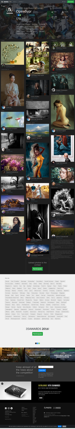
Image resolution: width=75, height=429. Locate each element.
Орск (52, 318)
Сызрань (30, 318)
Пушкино (59, 309)
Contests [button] (21, 1)
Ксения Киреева (61, 69)
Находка (58, 311)
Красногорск (33, 311)
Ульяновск (20, 290)
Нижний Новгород (29, 26)
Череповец (12, 300)
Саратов (27, 33)
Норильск (46, 314)
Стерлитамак (36, 302)
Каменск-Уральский (41, 316)
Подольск (8, 302)
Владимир (62, 293)
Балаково (24, 318)
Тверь (28, 293)
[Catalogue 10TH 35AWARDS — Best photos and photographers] (15, 390)
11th (10, 1)
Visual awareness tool (25, 416)
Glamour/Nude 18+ (5, 69)
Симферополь (52, 288)
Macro (3, 110)
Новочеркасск (31, 316)
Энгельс (53, 309)
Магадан (7, 307)
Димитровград (45, 318)
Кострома (8, 293)
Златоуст (24, 316)
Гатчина (63, 304)
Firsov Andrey (35, 96)
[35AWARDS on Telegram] (12, 408)
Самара (37, 26)
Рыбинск (35, 307)
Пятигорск (66, 297)
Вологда (7, 295)
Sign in (64, 1)
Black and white (55, 187)
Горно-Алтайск (24, 314)
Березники (57, 318)
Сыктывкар (66, 300)
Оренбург (11, 67)
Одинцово (16, 309)
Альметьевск (60, 316)
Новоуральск (9, 316)
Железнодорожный (15, 318)
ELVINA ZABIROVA (36, 240)
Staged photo (54, 40)
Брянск (39, 288)
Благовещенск (51, 302)
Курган (17, 295)
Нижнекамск (38, 309)
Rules (23, 410)
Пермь (23, 31)
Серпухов (31, 309)
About (23, 407)
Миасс (22, 297)
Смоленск (45, 290)
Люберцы (28, 302)
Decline (64, 426)
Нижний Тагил (20, 300)
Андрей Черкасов (36, 138)
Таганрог (36, 300)
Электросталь (41, 311)
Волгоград (29, 31)
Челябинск (28, 29)
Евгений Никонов (36, 178)
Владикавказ (24, 309)
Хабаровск (8, 288)
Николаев (42, 293)
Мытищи (42, 304)
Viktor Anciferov (10, 212)
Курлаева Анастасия (37, 75)
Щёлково (8, 314)
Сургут (31, 290)
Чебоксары (22, 293)
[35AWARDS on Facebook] (6, 408)
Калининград (36, 286)
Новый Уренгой (50, 311)
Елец (66, 316)
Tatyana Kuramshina (12, 172)
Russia (7, 67)
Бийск (48, 297)
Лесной (7, 318)
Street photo (54, 134)
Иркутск (35, 31)
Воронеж (43, 26)
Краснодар (34, 24)
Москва (18, 24)
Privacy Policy (63, 415)
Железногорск (17, 316)
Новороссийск (50, 295)
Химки (57, 302)
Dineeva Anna (10, 66)
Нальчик (13, 307)
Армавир (48, 304)
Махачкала (14, 302)
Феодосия (39, 314)
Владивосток (20, 33)
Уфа (24, 286)
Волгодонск (41, 307)
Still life (3, 40)
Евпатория (63, 302)
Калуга (47, 293)
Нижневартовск (25, 304)
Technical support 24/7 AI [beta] (53, 412)
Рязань (65, 286)
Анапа (51, 307)
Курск (29, 288)
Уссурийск (25, 311)
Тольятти (43, 286)
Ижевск (45, 288)
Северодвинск (9, 309)
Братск (18, 304)
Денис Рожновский (62, 236)
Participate (70, 1)
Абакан (37, 295)
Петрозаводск (54, 293)
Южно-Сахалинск (41, 297)
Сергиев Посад (34, 304)
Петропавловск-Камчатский (12, 297)
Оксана (8, 190)
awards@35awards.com (20, 375)
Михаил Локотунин (12, 233)
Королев (19, 307)
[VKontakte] (18, 15)
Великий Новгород (60, 295)
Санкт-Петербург (26, 24)
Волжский (53, 300)
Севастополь (60, 288)
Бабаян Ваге (60, 215)
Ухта (18, 314)
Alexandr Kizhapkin (11, 128)
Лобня (51, 314)
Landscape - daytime (31, 122)
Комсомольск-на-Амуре (60, 307)
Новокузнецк (35, 293)
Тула (32, 33)
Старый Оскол (55, 304)
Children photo (29, 40)
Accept (59, 426)
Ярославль (41, 31)
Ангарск (13, 314)
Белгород (8, 290)
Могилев (22, 295)
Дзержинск (59, 297)
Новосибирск (20, 26)
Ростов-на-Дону (20, 29)
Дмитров (65, 309)
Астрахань (52, 290)
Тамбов (28, 295)
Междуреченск (58, 314)
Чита (33, 295)
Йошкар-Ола (29, 300)
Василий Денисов (36, 119)
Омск (41, 29)
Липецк (34, 288)
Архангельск (15, 293)
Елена (58, 184)
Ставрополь (59, 290)
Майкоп (41, 300)
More (40, 398)
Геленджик (32, 314)
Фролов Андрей (61, 130)
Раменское (43, 302)
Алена (8, 149)
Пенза (26, 290)
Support (25, 412)
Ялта (47, 307)
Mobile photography (30, 243)
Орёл (12, 295)
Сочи (25, 288)
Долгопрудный (51, 316)
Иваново (14, 290)
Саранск (60, 300)
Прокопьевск (46, 309)
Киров (13, 288)
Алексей (8, 107)
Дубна (12, 311)
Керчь (13, 304)
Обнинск (7, 311)
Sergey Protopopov (61, 90)
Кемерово (19, 288)
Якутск (53, 297)
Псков (7, 300)
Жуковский (18, 311)
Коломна (47, 300)
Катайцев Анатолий (37, 255)
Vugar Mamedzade (61, 163)
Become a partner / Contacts (49, 414)
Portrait (3, 132)
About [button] (14, 1)
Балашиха (8, 304)
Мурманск (66, 290)
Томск (54, 286)
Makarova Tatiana (61, 48)
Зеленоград (21, 302)
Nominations (24, 408)
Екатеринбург (42, 24)
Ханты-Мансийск (27, 307)
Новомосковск (65, 311)
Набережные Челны (30, 297)
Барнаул (49, 286)
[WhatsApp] (20, 15)
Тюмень (60, 286)
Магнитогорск (38, 290)
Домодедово (37, 318)
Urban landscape (5, 175)
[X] (17, 15)
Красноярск (35, 29)
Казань (18, 31)
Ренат (33, 199)
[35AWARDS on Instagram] (9, 408)
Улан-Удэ (43, 295)
